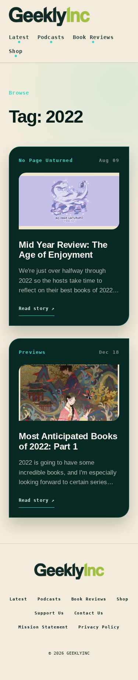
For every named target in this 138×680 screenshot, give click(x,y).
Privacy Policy (99, 627)
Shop (15, 51)
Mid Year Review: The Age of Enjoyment (63, 250)
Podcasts (51, 37)
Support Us (49, 613)
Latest (19, 37)
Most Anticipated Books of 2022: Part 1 (68, 441)
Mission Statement (43, 627)
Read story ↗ (36, 308)
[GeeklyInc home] (49, 16)
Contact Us (89, 613)
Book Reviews (93, 37)
